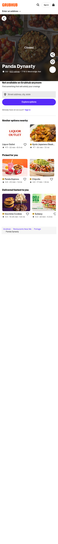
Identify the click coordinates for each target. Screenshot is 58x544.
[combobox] (29, 94)
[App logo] (10, 5)
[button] (11, 11)
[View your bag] (53, 5)
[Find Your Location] (5, 94)
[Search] (38, 5)
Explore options (29, 102)
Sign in (27, 110)
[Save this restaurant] (52, 61)
